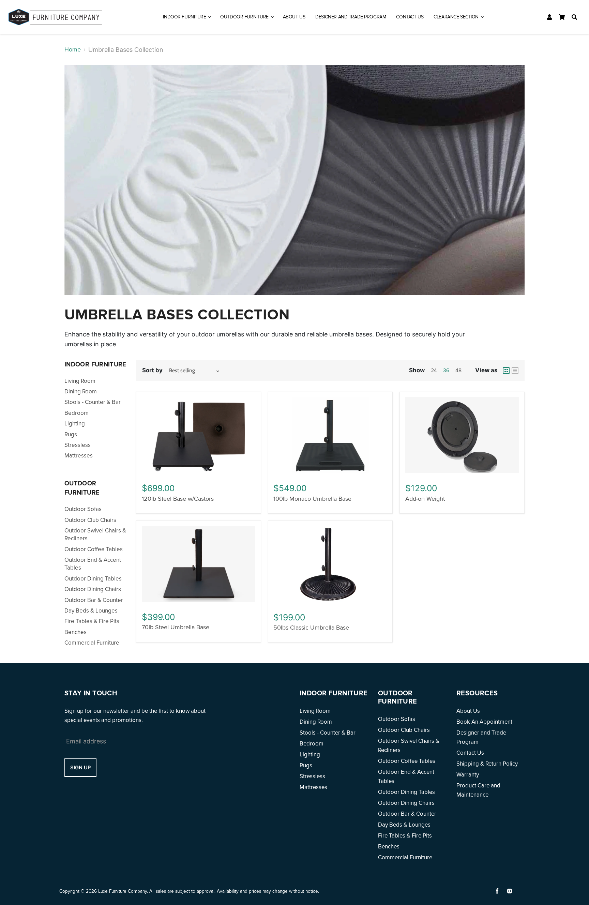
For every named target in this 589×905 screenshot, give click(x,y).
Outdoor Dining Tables (93, 578)
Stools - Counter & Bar (92, 402)
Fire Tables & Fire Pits (91, 621)
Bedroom (76, 413)
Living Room (79, 380)
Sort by (152, 370)
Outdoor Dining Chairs (92, 589)
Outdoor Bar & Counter (93, 600)
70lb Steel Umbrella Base (175, 627)
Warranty (467, 774)
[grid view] (506, 370)
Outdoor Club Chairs (90, 520)
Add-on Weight (425, 498)
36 (446, 370)
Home (72, 49)
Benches (75, 632)
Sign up (80, 768)
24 (434, 370)
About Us (294, 17)
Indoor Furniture (185, 17)
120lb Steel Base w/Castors (178, 498)
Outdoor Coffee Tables (93, 549)
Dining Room (80, 391)
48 (458, 370)
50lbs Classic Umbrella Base (311, 627)
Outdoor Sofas (83, 509)
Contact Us (409, 17)
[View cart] (561, 17)
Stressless (77, 445)
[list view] (515, 370)
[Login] (549, 17)
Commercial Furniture (91, 642)
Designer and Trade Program (350, 17)
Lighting (74, 423)
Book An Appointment (484, 721)
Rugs (70, 434)
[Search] (574, 17)
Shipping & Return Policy (487, 763)
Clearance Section (457, 17)
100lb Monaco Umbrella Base (312, 498)
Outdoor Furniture (245, 17)
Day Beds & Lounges (91, 610)
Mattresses (78, 455)
